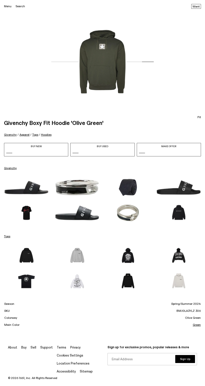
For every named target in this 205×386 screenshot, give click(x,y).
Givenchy (10, 134)
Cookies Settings (70, 355)
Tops (35, 134)
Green (197, 325)
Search (20, 6)
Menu (8, 6)
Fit (199, 117)
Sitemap (86, 371)
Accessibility (66, 371)
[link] (26, 187)
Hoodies (46, 134)
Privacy (75, 347)
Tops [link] (7, 236)
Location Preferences (73, 363)
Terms (61, 347)
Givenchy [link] (10, 168)
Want (196, 6)
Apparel (25, 134)
